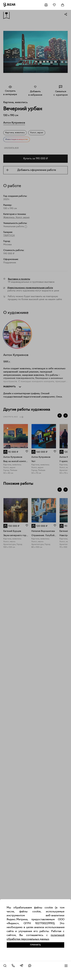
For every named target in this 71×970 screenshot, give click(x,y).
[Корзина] (62, 5)
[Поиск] (5, 966)
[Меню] (66, 965)
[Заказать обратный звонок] (13, 966)
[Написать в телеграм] (21, 965)
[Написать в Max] (29, 965)
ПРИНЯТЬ (35, 945)
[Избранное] (54, 5)
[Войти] (46, 5)
